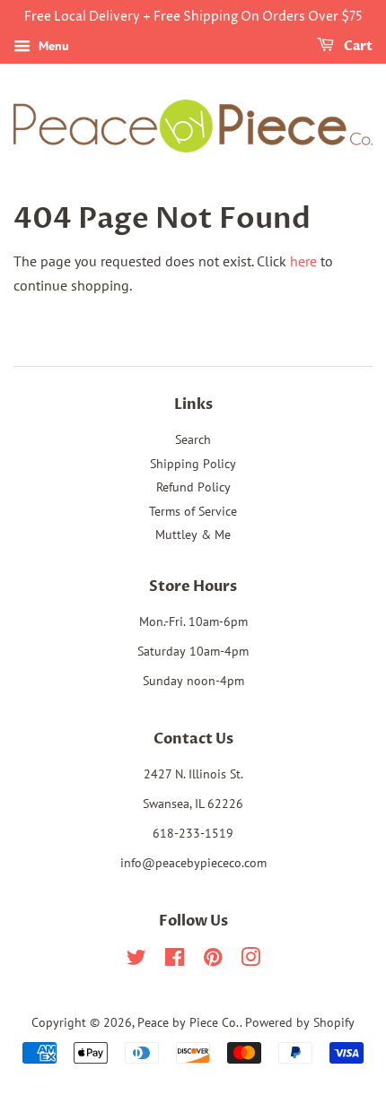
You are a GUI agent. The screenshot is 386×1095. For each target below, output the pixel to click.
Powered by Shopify (300, 1022)
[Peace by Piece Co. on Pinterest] (213, 960)
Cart (357, 46)
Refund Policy (193, 487)
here (303, 261)
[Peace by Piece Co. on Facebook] (174, 960)
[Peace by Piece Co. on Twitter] (136, 960)
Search (193, 439)
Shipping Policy (193, 464)
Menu (52, 46)
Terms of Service (193, 511)
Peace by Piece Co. (188, 1022)
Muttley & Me (193, 534)
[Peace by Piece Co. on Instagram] (250, 960)
